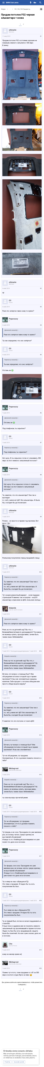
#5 (41, 354)
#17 (40, 856)
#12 (40, 651)
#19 (40, 950)
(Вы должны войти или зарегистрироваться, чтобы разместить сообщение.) (22, 983)
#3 (41, 307)
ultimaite (12, 30)
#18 (40, 900)
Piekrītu (7, 1062)
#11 (40, 614)
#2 (41, 288)
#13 (40, 698)
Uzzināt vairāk (19, 1062)
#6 (41, 413)
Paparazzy (13, 319)
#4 (41, 325)
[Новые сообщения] (31, 2)
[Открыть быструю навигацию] (41, 9)
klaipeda (12, 608)
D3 (10, 300)
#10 (40, 572)
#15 (40, 774)
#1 (41, 36)
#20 (40, 968)
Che (10, 944)
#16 (40, 811)
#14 (40, 735)
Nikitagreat (14, 768)
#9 (41, 516)
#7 (41, 442)
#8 (41, 475)
